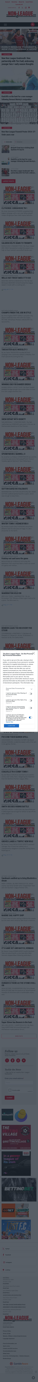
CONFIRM (11, 726)
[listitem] (19, 689)
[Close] (34, 654)
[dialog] (19, 691)
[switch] (30, 694)
